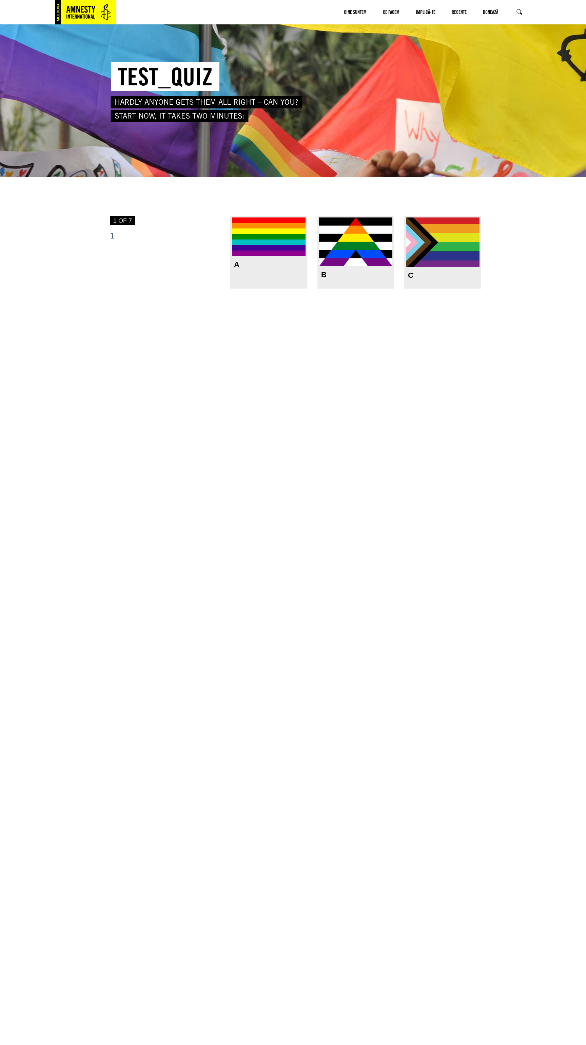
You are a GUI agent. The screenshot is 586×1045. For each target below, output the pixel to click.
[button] (348, 36)
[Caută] (518, 12)
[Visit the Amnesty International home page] (85, 12)
